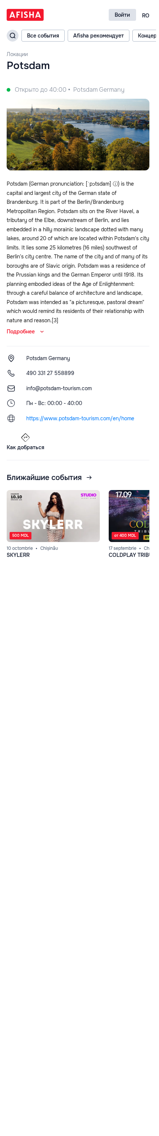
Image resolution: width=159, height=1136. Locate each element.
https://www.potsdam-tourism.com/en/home (80, 418)
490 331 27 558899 (50, 373)
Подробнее (21, 331)
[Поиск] (12, 36)
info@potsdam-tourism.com (59, 388)
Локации (17, 54)
